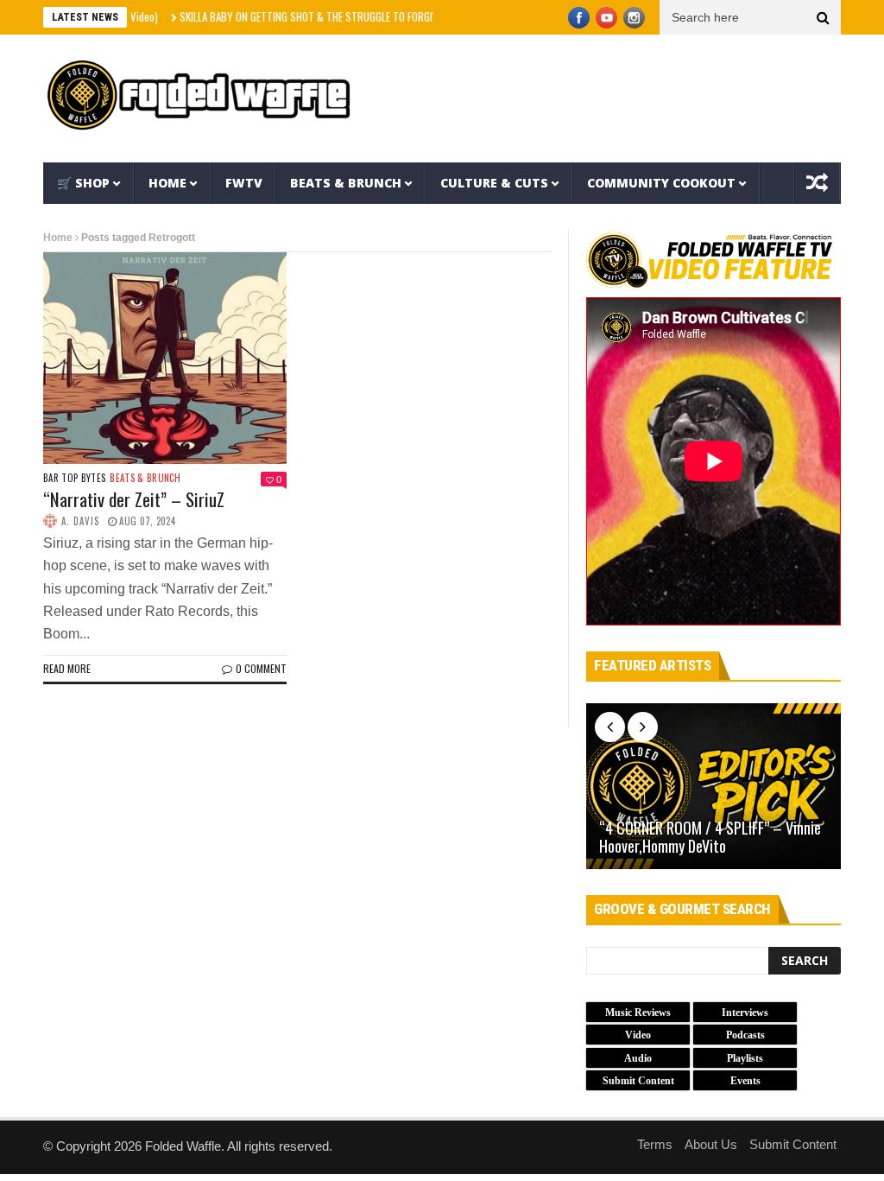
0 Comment (261, 668)
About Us (711, 1144)
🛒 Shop (83, 183)
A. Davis (80, 521)
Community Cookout (661, 183)
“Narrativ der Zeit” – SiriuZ (133, 499)
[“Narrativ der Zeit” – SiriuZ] (165, 357)
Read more (67, 668)
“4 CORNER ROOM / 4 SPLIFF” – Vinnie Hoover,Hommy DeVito (710, 837)
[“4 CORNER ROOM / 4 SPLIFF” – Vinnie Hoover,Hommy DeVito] (713, 786)
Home (167, 183)
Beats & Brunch (345, 183)
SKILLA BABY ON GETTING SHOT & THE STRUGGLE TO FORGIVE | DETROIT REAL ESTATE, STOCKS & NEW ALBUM (388, 16)
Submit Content (793, 1144)
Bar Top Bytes (74, 478)
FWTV (243, 183)
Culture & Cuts (494, 183)
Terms (654, 1144)
